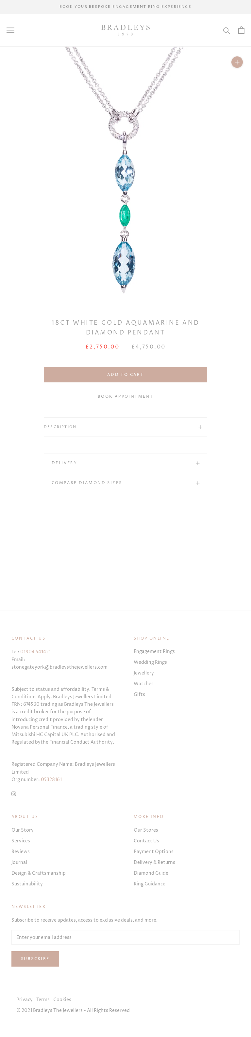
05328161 (51, 780)
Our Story (22, 830)
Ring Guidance (149, 884)
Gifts (139, 694)
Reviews (20, 852)
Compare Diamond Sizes (87, 483)
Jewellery (144, 673)
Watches (144, 684)
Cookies (62, 1000)
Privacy (24, 1000)
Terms (43, 1000)
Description (60, 426)
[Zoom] (237, 62)
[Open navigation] (10, 30)
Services (20, 841)
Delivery (64, 463)
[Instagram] (13, 793)
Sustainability (27, 884)
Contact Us (146, 841)
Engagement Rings (154, 651)
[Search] (226, 30)
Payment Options (154, 852)
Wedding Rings (150, 662)
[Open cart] (241, 30)
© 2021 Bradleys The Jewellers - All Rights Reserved (73, 1010)
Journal (19, 862)
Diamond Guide (151, 873)
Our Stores (146, 830)
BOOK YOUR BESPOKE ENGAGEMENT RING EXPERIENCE (125, 6)
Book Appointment (125, 396)
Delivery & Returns (154, 862)
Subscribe (35, 959)
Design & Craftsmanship (38, 873)
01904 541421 (35, 652)
